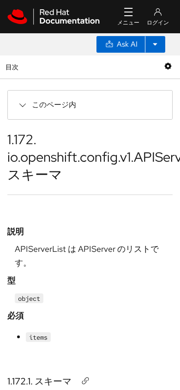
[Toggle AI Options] (155, 44)
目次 (13, 66)
